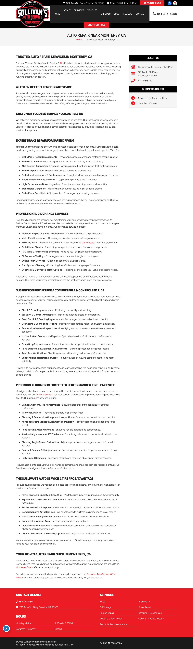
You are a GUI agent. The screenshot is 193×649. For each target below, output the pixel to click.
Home (79, 39)
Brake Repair (144, 607)
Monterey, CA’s (23, 567)
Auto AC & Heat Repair (111, 618)
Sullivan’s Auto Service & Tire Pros (155, 67)
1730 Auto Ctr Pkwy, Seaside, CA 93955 (38, 607)
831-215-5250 (145, 80)
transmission (88, 242)
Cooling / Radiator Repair (151, 618)
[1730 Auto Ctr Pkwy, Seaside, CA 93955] (134, 74)
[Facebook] (170, 3)
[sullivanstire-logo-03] (32, 13)
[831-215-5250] (134, 81)
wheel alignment (44, 394)
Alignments (144, 601)
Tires (102, 601)
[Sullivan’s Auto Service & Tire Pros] (134, 67)
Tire (62, 63)
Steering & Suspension (150, 612)
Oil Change (105, 607)
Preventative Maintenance (113, 624)
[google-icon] (175, 3)
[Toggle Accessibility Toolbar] (6, 628)
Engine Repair (107, 612)
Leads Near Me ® (65, 644)
